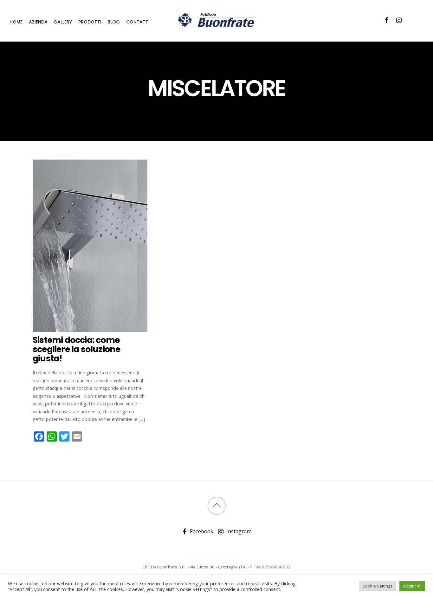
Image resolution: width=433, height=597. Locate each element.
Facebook (201, 531)
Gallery (63, 22)
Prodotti (89, 22)
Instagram (238, 531)
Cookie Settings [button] (377, 586)
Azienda (38, 22)
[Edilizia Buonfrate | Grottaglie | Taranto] (216, 24)
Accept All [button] (412, 586)
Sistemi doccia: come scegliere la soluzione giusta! (76, 349)
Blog (113, 22)
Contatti (138, 22)
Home (16, 22)
